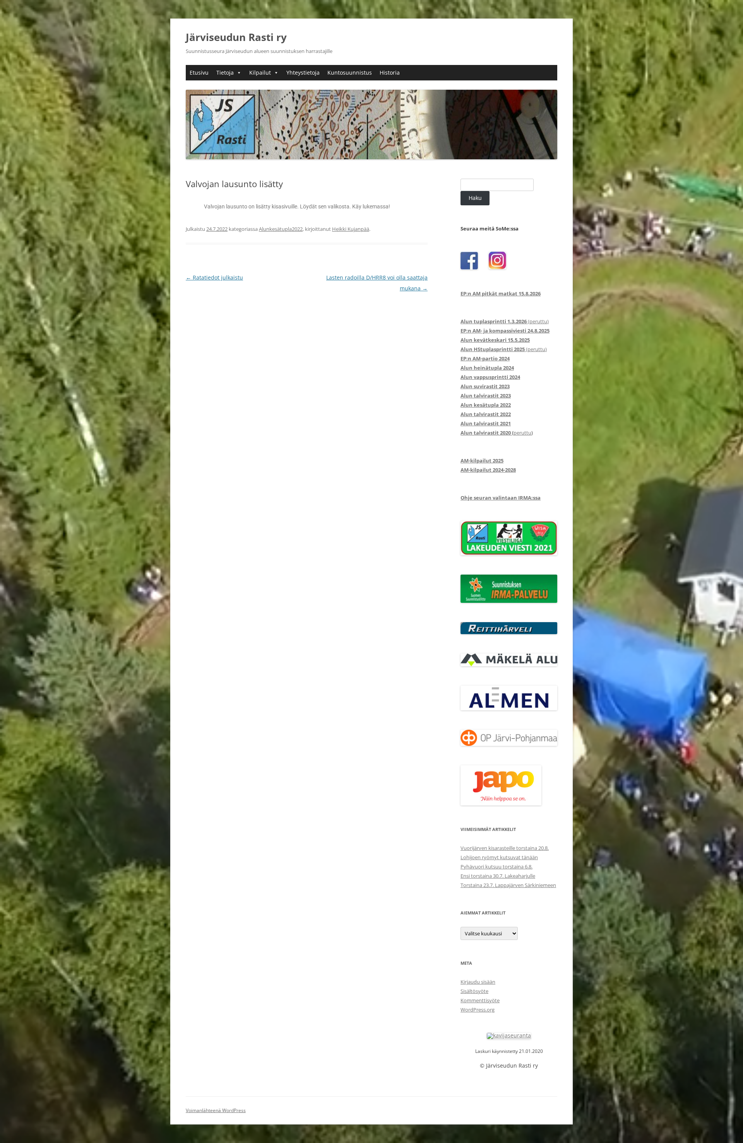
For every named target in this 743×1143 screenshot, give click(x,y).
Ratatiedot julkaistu (214, 277)
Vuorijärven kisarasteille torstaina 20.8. (505, 847)
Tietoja (225, 72)
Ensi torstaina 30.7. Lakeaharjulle (498, 875)
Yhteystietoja (303, 72)
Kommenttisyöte (480, 1000)
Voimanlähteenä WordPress (216, 1110)
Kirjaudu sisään (478, 981)
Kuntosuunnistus (349, 72)
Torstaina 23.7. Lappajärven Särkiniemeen (508, 885)
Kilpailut (260, 72)
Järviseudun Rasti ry (236, 37)
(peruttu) (505, 321)
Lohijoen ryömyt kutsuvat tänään (499, 857)
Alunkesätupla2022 (281, 228)
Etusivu (199, 72)
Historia (390, 72)
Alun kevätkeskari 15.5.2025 (495, 339)
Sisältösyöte (474, 991)
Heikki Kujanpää (350, 228)
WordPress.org (478, 1009)
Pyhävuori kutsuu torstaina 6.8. (496, 866)
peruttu (496, 432)
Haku (475, 197)
